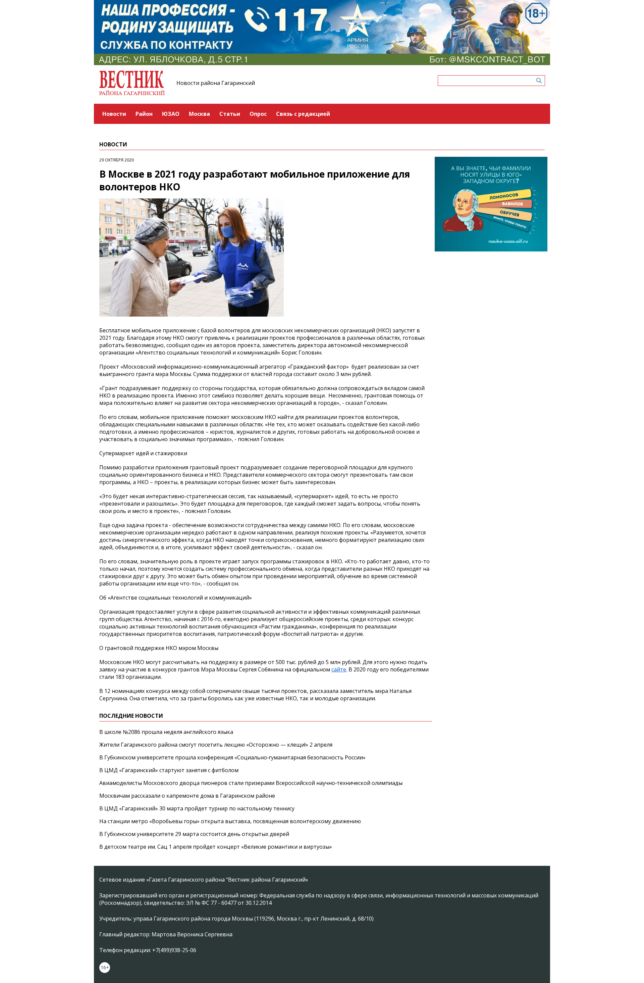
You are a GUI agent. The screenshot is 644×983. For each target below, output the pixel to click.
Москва (199, 114)
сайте (338, 669)
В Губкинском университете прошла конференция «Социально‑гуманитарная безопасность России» (232, 757)
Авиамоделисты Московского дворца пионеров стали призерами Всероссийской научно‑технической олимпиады (250, 783)
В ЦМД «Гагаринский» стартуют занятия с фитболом (168, 770)
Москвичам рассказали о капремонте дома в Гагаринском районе (187, 795)
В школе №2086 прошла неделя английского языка (166, 732)
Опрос (258, 114)
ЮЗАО (170, 114)
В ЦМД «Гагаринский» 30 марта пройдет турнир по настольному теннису (196, 808)
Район (144, 114)
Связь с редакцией (303, 114)
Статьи (229, 114)
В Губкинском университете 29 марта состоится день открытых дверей (194, 834)
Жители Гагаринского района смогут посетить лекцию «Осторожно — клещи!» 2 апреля (215, 744)
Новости (114, 114)
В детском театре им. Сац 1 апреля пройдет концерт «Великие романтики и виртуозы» (215, 846)
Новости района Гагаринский (215, 83)
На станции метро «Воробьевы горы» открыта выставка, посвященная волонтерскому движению (230, 821)
